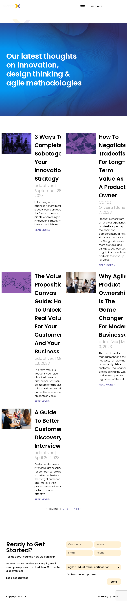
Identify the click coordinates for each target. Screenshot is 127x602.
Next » (77, 509)
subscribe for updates (82, 574)
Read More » (42, 229)
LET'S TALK (96, 6)
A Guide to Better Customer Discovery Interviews (49, 429)
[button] (82, 6)
